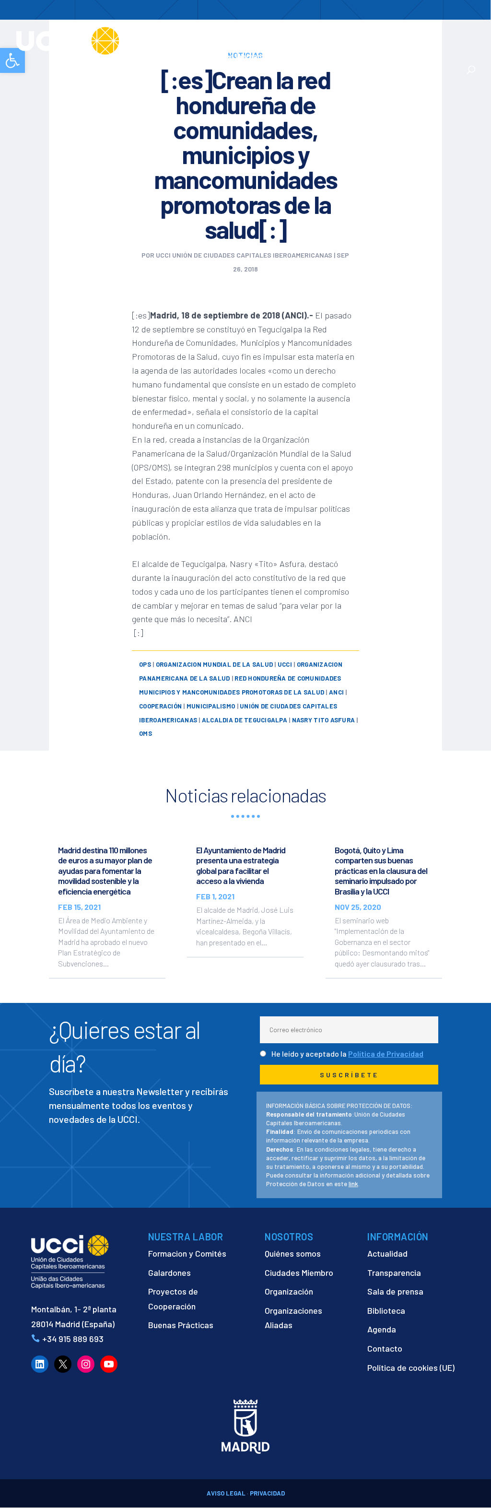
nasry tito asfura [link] (323, 720)
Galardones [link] (169, 1272)
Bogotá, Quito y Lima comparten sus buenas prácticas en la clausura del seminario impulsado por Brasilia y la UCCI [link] (381, 870)
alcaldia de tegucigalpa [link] (244, 720)
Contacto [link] (383, 56)
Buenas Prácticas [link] (180, 1325)
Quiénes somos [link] (293, 1253)
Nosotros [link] (217, 34)
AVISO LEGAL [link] (226, 1493)
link (353, 1184)
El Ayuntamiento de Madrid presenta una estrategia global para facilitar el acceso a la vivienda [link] (240, 865)
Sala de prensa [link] (395, 1291)
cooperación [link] (160, 706)
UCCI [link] (285, 664)
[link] (102, 40)
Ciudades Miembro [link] (299, 1272)
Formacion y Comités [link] (187, 1253)
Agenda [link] (381, 1329)
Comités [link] (386, 34)
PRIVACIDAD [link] (267, 1493)
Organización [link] (289, 1291)
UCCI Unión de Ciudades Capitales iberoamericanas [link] (244, 255)
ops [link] (145, 664)
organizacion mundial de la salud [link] (214, 664)
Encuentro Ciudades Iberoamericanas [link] (248, 51)
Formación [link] (340, 34)
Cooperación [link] (278, 34)
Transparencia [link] (394, 1272)
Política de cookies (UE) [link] (411, 1367)
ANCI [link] (336, 692)
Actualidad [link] (326, 56)
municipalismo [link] (211, 706)
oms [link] (145, 733)
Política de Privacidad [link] (385, 1053)
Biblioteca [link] (386, 1310)
